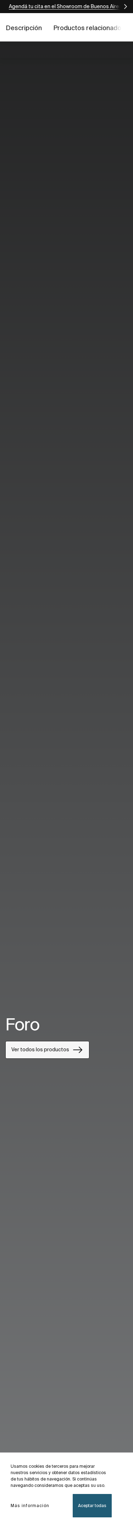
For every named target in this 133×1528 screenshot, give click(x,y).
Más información (30, 1505)
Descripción (24, 28)
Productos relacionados (89, 28)
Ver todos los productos (40, 1049)
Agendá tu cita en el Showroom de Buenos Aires (65, 6)
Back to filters (117, 1444)
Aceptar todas (92, 1505)
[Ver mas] (122, 6)
